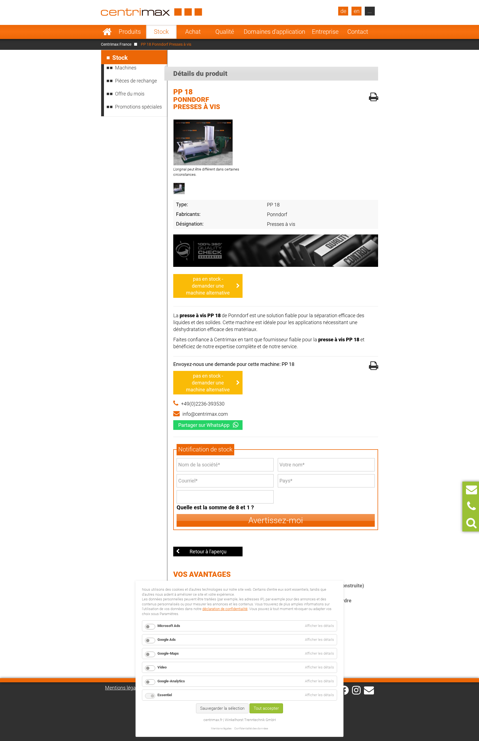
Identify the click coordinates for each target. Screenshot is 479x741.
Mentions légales (123, 688)
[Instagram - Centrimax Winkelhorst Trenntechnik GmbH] (356, 689)
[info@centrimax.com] (369, 689)
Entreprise (325, 31)
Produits (130, 31)
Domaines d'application (274, 31)
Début (107, 32)
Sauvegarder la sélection (222, 708)
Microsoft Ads (168, 626)
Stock (161, 31)
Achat (193, 31)
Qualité (224, 31)
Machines (125, 68)
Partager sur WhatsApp (204, 425)
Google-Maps (168, 653)
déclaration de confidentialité (225, 609)
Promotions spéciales (138, 107)
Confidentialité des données (251, 728)
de (343, 11)
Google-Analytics (171, 681)
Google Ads (166, 639)
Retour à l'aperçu (208, 551)
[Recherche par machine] (471, 523)
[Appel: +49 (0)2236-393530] (471, 506)
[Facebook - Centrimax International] (344, 690)
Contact (357, 31)
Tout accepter (266, 708)
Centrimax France (116, 44)
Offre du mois (129, 94)
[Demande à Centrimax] (471, 489)
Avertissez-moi (275, 520)
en (357, 11)
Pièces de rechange (136, 81)
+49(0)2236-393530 (203, 404)
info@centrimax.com (205, 414)
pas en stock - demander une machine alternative (208, 286)
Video (162, 667)
